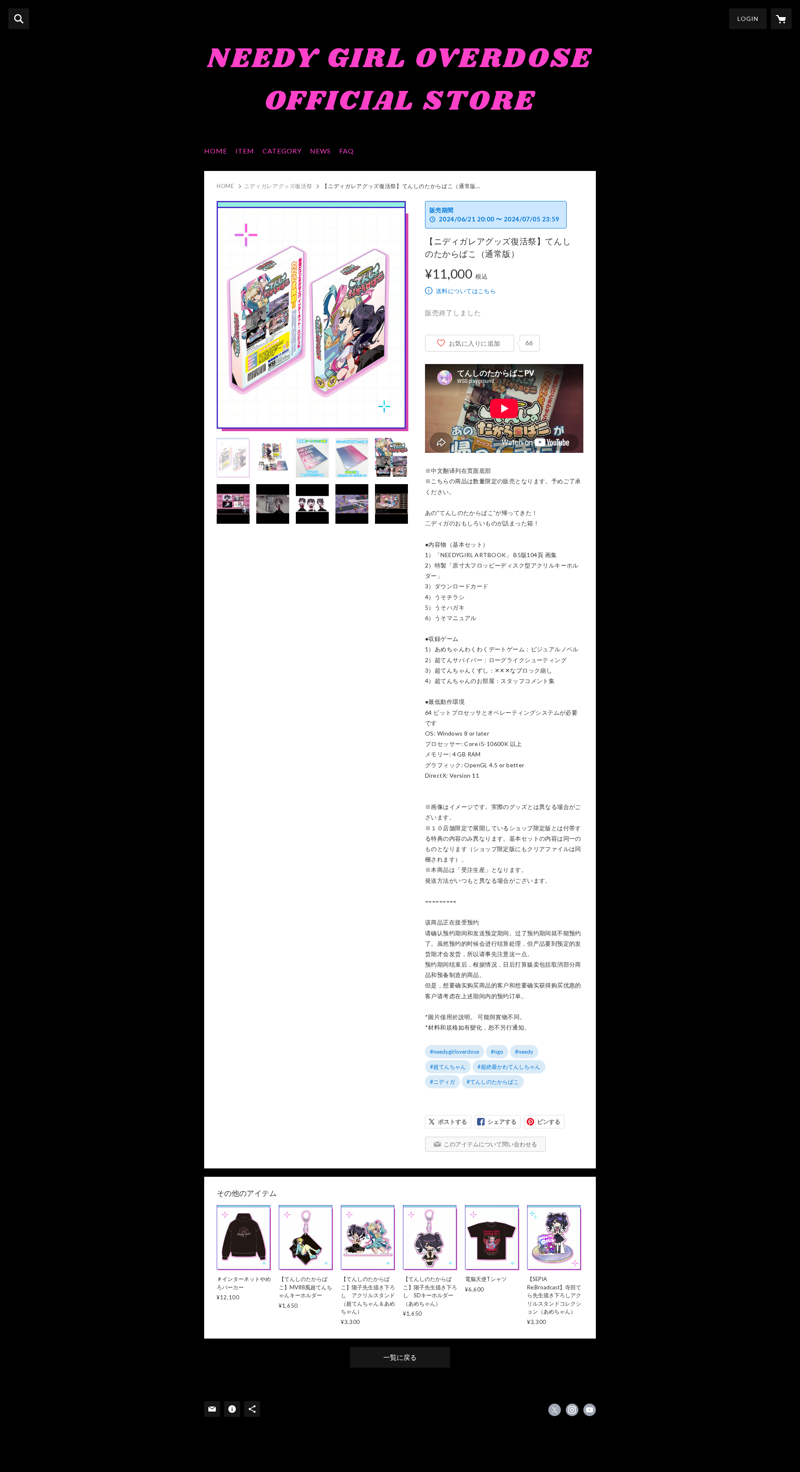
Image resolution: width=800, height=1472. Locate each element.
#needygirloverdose (454, 1051)
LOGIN (748, 18)
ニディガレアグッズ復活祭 (278, 186)
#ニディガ (442, 1081)
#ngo (497, 1051)
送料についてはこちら (466, 290)
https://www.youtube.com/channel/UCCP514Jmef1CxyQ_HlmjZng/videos (589, 1410)
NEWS (320, 151)
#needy (524, 1051)
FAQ (346, 151)
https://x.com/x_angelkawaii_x (554, 1410)
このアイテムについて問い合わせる (490, 1144)
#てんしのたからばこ (493, 1081)
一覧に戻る (400, 1357)
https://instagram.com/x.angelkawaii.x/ (572, 1410)
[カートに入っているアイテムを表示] (781, 18)
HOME (215, 151)
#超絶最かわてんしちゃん (509, 1066)
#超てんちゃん (448, 1066)
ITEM (244, 151)
